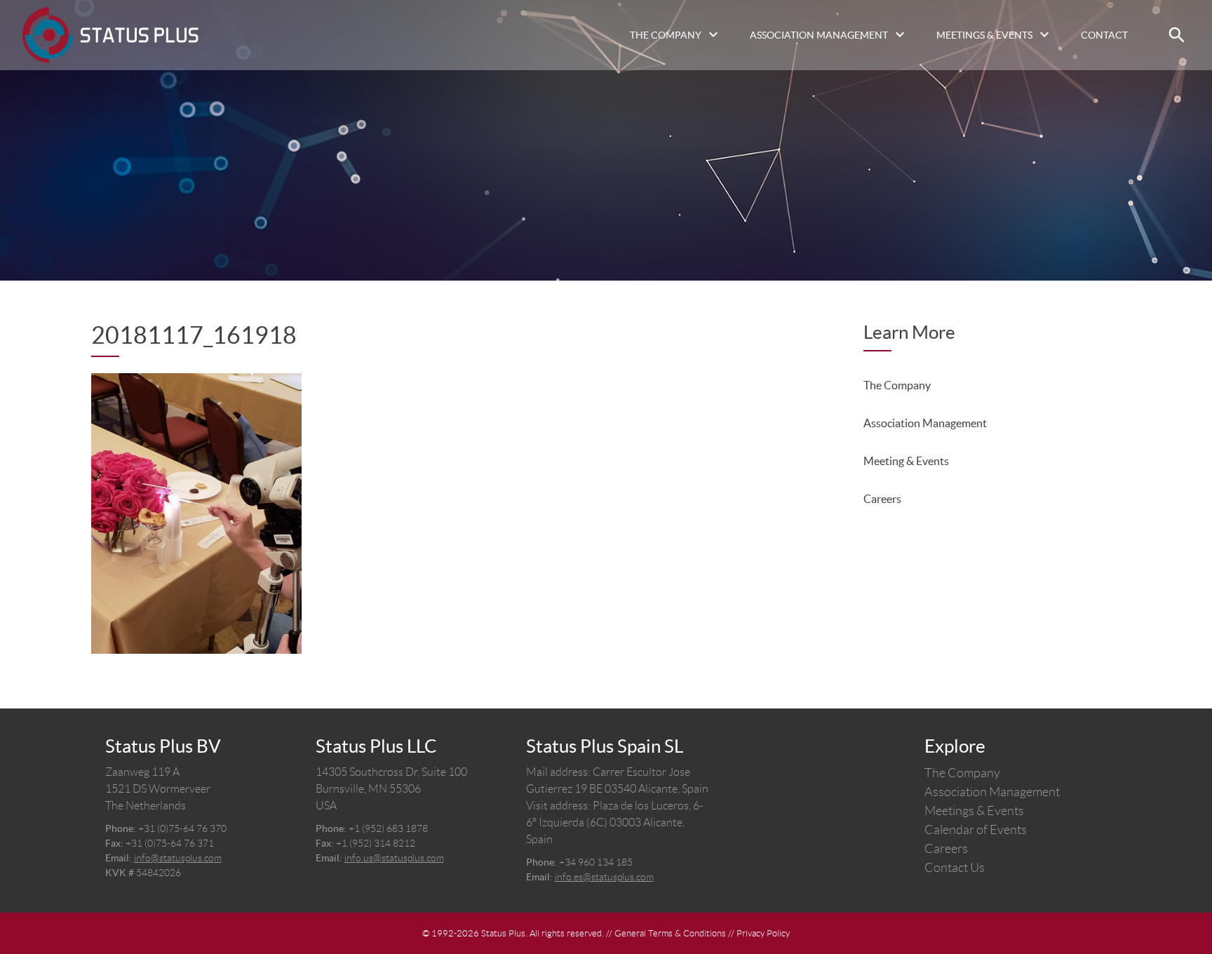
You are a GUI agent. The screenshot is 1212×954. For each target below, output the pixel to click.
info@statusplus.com (178, 858)
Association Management (819, 35)
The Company (665, 35)
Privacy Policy (763, 933)
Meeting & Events (906, 461)
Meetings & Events (984, 35)
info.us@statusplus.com (394, 858)
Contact (1104, 35)
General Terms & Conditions (670, 933)
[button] (1177, 35)
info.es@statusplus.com (604, 876)
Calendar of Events (975, 830)
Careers (882, 498)
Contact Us (954, 868)
